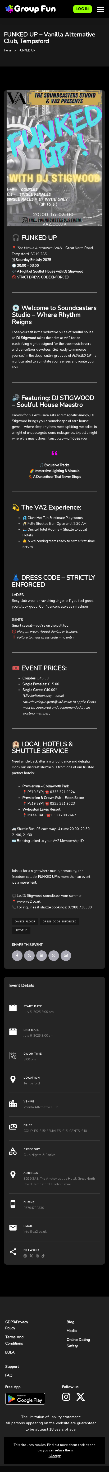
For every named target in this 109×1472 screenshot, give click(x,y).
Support (12, 1366)
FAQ (8, 1375)
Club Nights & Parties (40, 1155)
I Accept (55, 1456)
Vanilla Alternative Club (41, 1107)
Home (7, 51)
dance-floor (25, 921)
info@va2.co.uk (35, 1232)
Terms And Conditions (14, 1340)
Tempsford (32, 1083)
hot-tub (21, 930)
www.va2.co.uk (28, 901)
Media (72, 1330)
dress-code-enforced (59, 921)
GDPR (10, 1322)
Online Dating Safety (78, 1343)
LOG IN (82, 8)
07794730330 (34, 1208)
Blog (70, 1322)
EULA (10, 1352)
